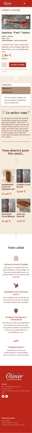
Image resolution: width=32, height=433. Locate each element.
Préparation (6, 89)
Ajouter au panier (17, 65)
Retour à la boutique (11, 10)
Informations (7, 92)
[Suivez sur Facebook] (6, 396)
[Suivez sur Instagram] (3, 396)
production (6, 85)
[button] (27, 17)
